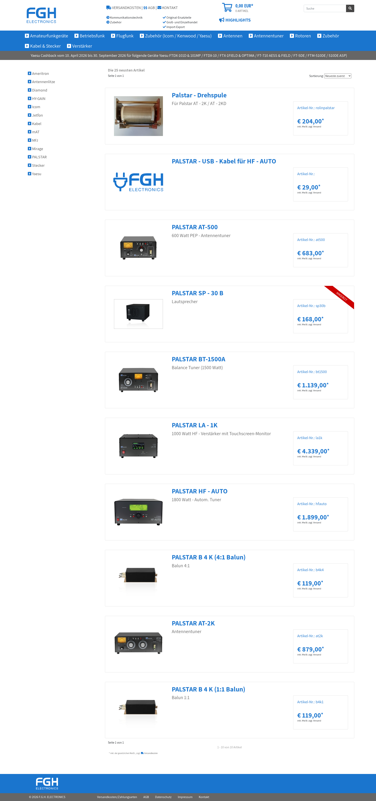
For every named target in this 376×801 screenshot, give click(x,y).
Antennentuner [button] (269, 36)
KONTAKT (169, 7)
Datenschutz (163, 797)
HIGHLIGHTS (237, 20)
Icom (35, 106)
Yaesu (36, 173)
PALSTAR (39, 156)
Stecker (38, 165)
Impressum (185, 797)
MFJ (34, 140)
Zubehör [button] (331, 36)
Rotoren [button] (303, 36)
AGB (149, 7)
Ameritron (40, 73)
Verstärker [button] (82, 46)
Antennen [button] (232, 36)
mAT (35, 131)
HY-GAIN (38, 98)
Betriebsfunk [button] (92, 36)
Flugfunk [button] (125, 36)
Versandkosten (151, 753)
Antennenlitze (43, 81)
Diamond (39, 90)
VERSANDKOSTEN (126, 7)
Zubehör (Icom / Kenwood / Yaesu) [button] (178, 36)
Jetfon (37, 115)
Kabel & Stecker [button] (45, 46)
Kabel (36, 123)
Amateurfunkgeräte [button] (49, 36)
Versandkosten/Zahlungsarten (117, 797)
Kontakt (204, 797)
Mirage (37, 148)
